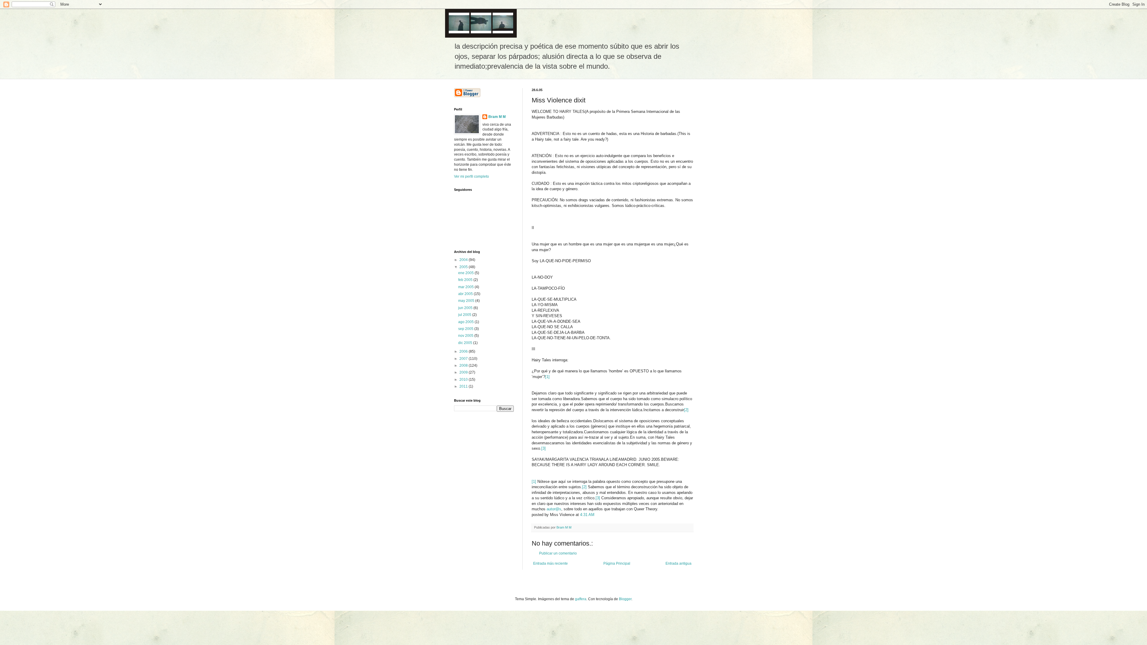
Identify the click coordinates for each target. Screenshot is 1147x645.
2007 (464, 359)
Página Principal (616, 563)
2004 (464, 260)
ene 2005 (466, 273)
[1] (547, 376)
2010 (464, 379)
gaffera (580, 599)
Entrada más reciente (550, 563)
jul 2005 (465, 315)
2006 (464, 351)
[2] (686, 410)
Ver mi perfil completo (471, 176)
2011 (464, 386)
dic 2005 (465, 343)
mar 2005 (466, 287)
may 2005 (466, 301)
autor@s (554, 509)
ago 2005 (466, 322)
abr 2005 (466, 294)
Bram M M (497, 117)
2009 (464, 372)
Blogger (625, 599)
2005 (464, 267)
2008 (464, 365)
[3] (543, 448)
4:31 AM (587, 514)
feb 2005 (465, 280)
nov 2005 (466, 336)
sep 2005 (466, 329)
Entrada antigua (678, 563)
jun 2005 (465, 308)
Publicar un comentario (558, 553)
